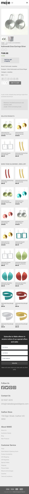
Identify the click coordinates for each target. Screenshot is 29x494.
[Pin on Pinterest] (14, 79)
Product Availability (6, 454)
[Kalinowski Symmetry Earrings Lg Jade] (7, 275)
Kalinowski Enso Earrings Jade (19, 201)
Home (2, 42)
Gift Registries (5, 459)
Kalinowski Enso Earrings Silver (19, 222)
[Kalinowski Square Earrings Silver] (7, 145)
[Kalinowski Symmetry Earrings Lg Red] (21, 275)
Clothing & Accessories (13, 42)
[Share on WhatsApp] (2, 79)
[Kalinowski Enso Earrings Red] (7, 214)
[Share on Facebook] (5, 79)
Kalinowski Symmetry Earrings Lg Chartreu (20, 263)
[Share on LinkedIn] (17, 79)
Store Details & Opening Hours (9, 451)
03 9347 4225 (7, 400)
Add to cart (15, 83)
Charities (3, 473)
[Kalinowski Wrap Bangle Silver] (7, 316)
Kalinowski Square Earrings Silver (5, 154)
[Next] (25, 21)
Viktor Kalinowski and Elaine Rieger (17, 69)
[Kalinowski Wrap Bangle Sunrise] (21, 316)
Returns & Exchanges (7, 471)
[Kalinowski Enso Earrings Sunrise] (21, 125)
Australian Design (6, 433)
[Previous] (3, 21)
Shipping (3, 465)
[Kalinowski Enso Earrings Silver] (21, 214)
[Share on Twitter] (8, 79)
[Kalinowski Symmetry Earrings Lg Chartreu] (21, 255)
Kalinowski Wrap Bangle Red (21, 304)
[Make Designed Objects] (5, 2)
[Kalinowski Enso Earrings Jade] (21, 193)
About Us (3, 430)
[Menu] (12, 3)
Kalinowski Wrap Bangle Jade (7, 304)
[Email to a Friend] (11, 79)
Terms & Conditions (6, 476)
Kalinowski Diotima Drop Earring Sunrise (21, 154)
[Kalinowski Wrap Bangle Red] (21, 296)
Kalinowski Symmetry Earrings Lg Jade (6, 283)
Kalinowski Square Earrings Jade (19, 242)
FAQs (2, 448)
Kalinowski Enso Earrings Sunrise (19, 133)
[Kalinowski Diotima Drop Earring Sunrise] (21, 145)
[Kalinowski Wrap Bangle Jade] (7, 296)
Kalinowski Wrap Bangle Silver (7, 324)
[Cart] (27, 3)
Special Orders (5, 462)
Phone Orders (5, 468)
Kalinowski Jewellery (11, 66)
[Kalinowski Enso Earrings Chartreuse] (7, 125)
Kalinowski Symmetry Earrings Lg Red (20, 283)
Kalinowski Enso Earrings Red (5, 222)
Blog (2, 436)
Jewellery (4, 44)
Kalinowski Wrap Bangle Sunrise (21, 324)
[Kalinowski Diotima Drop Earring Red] (7, 173)
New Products (5, 438)
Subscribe (14, 363)
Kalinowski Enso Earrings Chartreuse (6, 133)
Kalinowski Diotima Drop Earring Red (7, 181)
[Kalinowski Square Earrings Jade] (21, 234)
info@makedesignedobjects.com (15, 404)
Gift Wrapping (5, 457)
